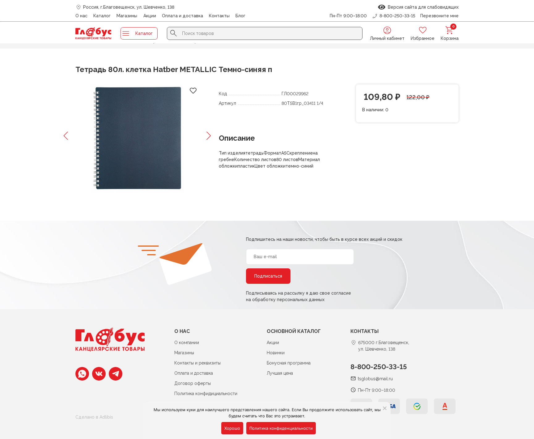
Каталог (102, 15)
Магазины (127, 15)
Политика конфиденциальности (281, 428)
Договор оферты (192, 383)
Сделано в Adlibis (94, 417)
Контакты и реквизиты (197, 362)
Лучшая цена (280, 373)
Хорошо (232, 428)
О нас (81, 15)
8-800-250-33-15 (378, 367)
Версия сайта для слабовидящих (422, 7)
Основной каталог (294, 331)
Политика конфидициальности (205, 393)
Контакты (219, 15)
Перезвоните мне (439, 15)
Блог (240, 15)
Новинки (276, 352)
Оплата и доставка (182, 15)
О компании (186, 342)
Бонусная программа (289, 362)
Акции (149, 15)
